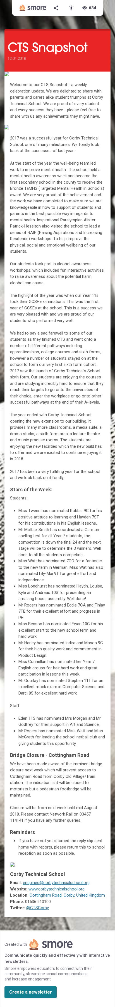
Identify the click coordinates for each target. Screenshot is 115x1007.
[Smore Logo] (33, 7)
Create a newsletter (30, 992)
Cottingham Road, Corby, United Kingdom (67, 895)
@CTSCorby (37, 907)
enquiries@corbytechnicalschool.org (56, 882)
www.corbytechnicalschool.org (56, 889)
